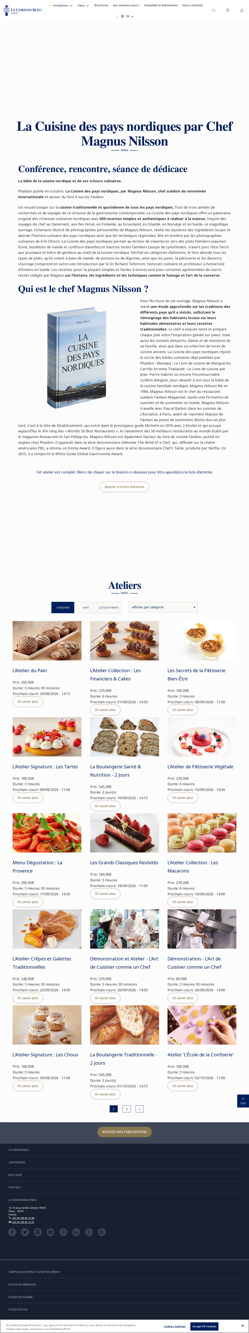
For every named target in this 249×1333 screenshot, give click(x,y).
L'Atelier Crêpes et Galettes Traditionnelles (42, 962)
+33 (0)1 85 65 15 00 (23, 1218)
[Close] (242, 1325)
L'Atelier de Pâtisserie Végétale (200, 766)
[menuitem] (213, 11)
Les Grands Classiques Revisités (124, 862)
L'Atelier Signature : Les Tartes (45, 766)
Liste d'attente (108, 607)
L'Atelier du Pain (30, 670)
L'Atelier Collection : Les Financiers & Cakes (115, 674)
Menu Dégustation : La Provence (37, 866)
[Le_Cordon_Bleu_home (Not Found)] (23, 11)
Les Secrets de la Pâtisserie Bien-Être (196, 674)
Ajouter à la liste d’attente (124, 487)
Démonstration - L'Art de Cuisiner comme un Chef (194, 962)
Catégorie (62, 607)
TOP (243, 1103)
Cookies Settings (175, 1326)
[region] (124, 1326)
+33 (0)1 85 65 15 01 (23, 1222)
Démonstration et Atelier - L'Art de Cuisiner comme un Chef (124, 962)
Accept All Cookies (204, 1326)
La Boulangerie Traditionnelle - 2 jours (123, 1058)
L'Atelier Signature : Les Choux (45, 1054)
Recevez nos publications (124, 1132)
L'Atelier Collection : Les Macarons (193, 866)
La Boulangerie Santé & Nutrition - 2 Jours (115, 770)
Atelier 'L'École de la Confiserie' (201, 1054)
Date (86, 607)
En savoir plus (28, 701)
